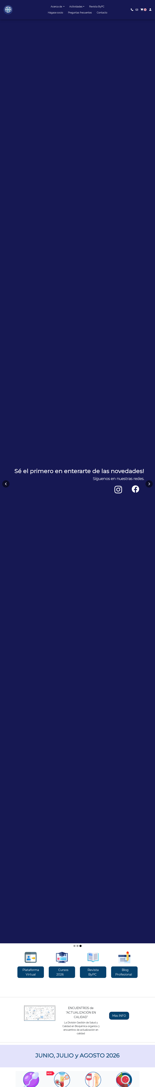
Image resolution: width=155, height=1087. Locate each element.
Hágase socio (55, 12)
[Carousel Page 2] (77, 946)
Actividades (75, 6)
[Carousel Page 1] (74, 946)
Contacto (102, 12)
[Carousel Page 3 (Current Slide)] (80, 946)
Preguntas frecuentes (80, 12)
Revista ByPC (96, 6)
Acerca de (57, 6)
